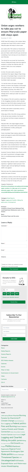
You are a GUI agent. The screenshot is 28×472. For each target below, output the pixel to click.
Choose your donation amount (11, 297)
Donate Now (14, 302)
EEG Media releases (7, 360)
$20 (4, 293)
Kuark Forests (17, 435)
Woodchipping (12, 466)
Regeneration (5, 449)
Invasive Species (6, 435)
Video (3, 376)
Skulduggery (15, 451)
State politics (7, 454)
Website (3, 257)
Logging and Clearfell (11, 200)
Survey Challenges (19, 454)
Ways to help (5, 370)
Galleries (4, 363)
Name (3, 243)
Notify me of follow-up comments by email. (12, 264)
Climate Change (7, 421)
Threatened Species (10, 457)
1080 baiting (4, 415)
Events (3, 367)
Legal (23, 434)
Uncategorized (12, 202)
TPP (20, 457)
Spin (22, 451)
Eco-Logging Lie (6, 423)
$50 (8, 293)
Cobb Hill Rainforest (19, 421)
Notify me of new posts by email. (10, 266)
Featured (4, 357)
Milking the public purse (11, 440)
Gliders (12, 432)
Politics (8, 446)
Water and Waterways (17, 463)
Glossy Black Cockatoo (19, 432)
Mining (24, 440)
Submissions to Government (9, 373)
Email (3, 250)
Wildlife (3, 466)
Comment (4, 226)
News (3, 348)
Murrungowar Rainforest (5, 443)
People (3, 446)
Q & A (3, 382)
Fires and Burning (9, 426)
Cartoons (4, 379)
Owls (22, 443)
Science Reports (6, 354)
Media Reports (11, 198)
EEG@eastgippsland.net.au (8, 396)
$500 (17, 293)
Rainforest (16, 446)
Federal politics (19, 423)
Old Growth (15, 443)
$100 (12, 293)
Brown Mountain (14, 416)
